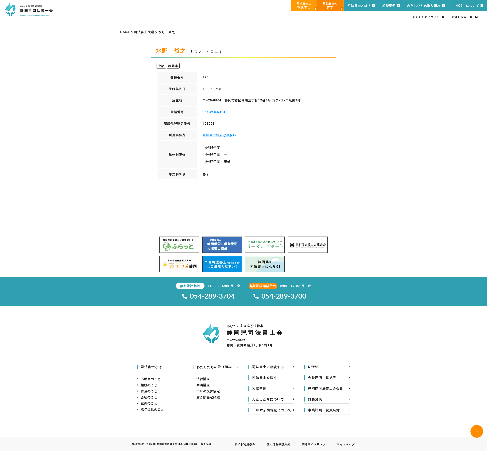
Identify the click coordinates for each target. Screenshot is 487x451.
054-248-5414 (214, 112)
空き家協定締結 (208, 397)
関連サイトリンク (314, 444)
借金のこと (149, 391)
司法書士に (304, 5)
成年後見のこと (152, 409)
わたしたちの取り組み (424, 5)
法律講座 (203, 379)
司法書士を (330, 5)
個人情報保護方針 (278, 444)
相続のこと (149, 385)
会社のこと (149, 397)
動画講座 (203, 385)
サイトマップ (346, 444)
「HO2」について (465, 5)
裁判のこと (149, 403)
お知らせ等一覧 (462, 17)
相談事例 (389, 5)
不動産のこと (151, 379)
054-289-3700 (283, 296)
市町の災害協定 (208, 391)
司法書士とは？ (359, 5)
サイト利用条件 (245, 444)
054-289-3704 (212, 296)
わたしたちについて (426, 17)
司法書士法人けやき (218, 135)
